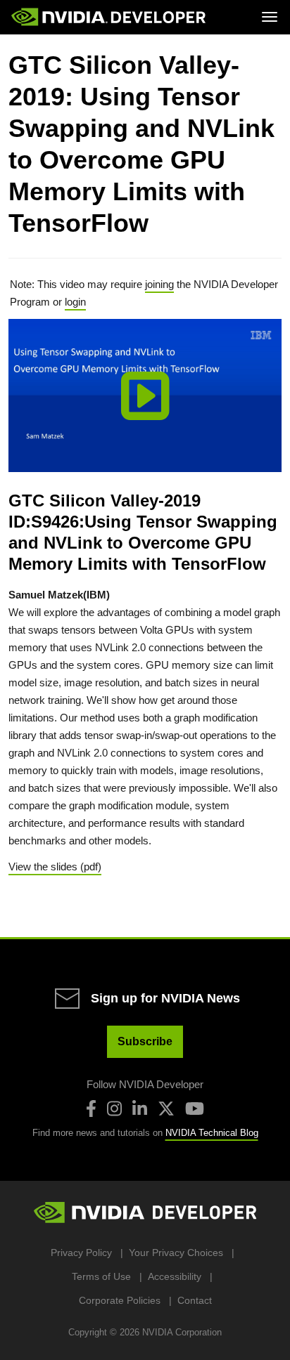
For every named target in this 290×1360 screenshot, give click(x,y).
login (75, 302)
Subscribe (145, 1041)
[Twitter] (166, 1108)
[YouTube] (194, 1108)
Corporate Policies (119, 1300)
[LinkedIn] (139, 1108)
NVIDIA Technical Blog (211, 1132)
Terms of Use (101, 1276)
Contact (194, 1300)
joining (159, 284)
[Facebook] (91, 1108)
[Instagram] (114, 1108)
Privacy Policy (81, 1252)
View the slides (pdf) (54, 866)
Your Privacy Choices (176, 1252)
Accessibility (174, 1276)
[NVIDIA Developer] (109, 17)
